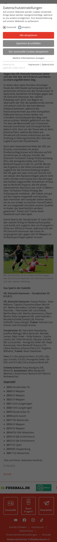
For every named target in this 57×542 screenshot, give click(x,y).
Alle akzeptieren (28, 35)
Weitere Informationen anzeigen (28, 58)
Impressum (33, 64)
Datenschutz (48, 64)
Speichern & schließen (28, 43)
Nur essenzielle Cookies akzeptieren (28, 51)
